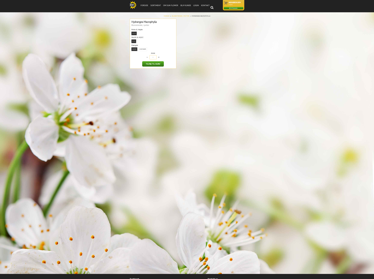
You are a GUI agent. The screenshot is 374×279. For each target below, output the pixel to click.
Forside (144, 5)
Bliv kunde (185, 5)
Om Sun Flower (170, 5)
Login (196, 5)
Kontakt (205, 5)
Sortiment (155, 5)
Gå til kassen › (233, 8)
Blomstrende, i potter (180, 16)
